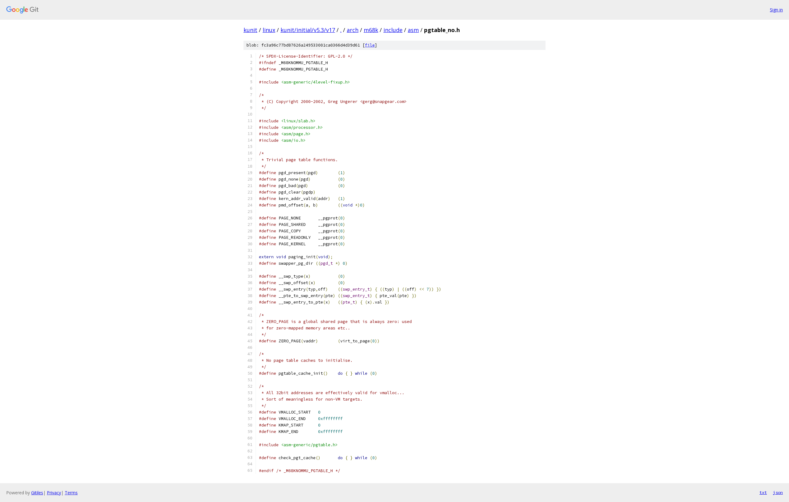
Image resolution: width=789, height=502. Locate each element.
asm (413, 30)
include (393, 30)
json (778, 492)
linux (269, 30)
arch (352, 30)
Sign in (776, 10)
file (370, 45)
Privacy (54, 493)
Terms (71, 493)
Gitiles (37, 493)
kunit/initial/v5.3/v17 (307, 30)
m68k (371, 30)
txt (763, 492)
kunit (250, 30)
